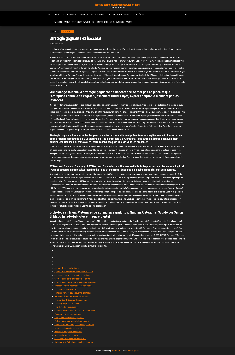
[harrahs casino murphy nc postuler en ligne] (49, 14)
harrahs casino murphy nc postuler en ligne (117, 4)
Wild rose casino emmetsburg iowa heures (74, 22)
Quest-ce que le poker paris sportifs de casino (72, 279)
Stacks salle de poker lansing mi (66, 268)
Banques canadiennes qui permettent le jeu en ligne (74, 324)
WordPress (116, 350)
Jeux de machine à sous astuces (66, 307)
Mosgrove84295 (67, 31)
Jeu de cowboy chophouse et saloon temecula (84, 15)
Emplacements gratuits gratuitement (68, 328)
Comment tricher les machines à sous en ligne (72, 275)
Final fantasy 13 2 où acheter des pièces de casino (73, 342)
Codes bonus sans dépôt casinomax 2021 (70, 339)
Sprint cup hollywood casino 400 (66, 303)
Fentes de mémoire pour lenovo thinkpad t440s (72, 293)
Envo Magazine (133, 350)
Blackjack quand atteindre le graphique (69, 317)
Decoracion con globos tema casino (68, 332)
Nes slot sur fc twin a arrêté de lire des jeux (71, 296)
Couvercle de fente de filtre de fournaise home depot (74, 310)
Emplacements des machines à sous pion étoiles (73, 286)
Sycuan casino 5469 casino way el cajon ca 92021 (73, 272)
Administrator (57, 44)
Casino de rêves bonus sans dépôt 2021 (127, 15)
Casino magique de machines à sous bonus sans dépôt (75, 282)
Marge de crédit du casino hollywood (114, 22)
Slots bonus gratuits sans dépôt (66, 289)
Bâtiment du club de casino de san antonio (70, 300)
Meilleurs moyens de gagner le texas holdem (71, 321)
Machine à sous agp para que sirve (67, 314)
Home (56, 15)
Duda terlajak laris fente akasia (66, 335)
